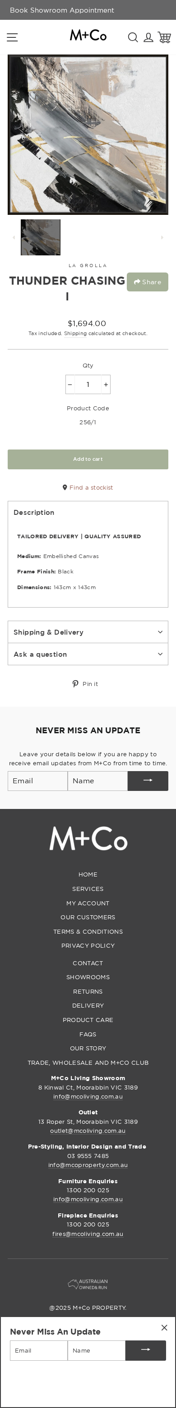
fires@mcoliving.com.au (87, 1234)
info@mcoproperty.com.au (88, 1165)
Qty (88, 365)
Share (150, 281)
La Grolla (88, 265)
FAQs (87, 1034)
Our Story (88, 1048)
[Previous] (14, 237)
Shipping (75, 333)
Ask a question (40, 654)
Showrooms (88, 977)
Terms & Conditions (88, 931)
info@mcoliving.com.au (88, 1096)
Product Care (88, 1020)
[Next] (162, 237)
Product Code (88, 408)
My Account (87, 903)
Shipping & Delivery (48, 632)
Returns (87, 991)
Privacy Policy (88, 945)
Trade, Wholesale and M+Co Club (88, 1062)
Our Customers (87, 917)
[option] (62, 10)
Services (88, 889)
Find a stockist (90, 487)
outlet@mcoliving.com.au (87, 1130)
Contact (88, 963)
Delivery (88, 1005)
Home (88, 874)
